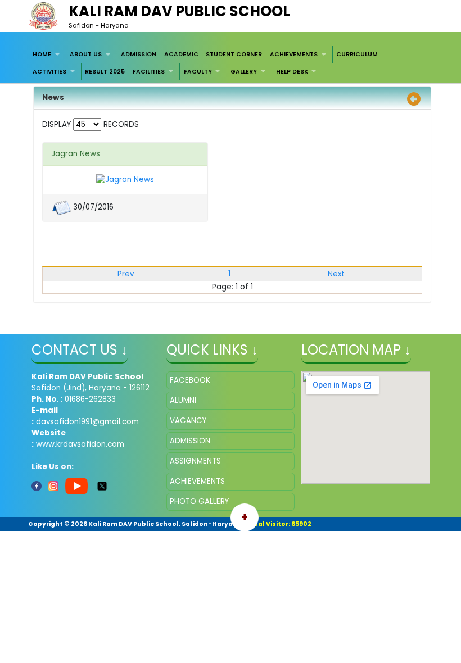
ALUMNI (183, 400)
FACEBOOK (190, 380)
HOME (42, 54)
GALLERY (244, 71)
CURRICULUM (357, 54)
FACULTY (198, 71)
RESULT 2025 (105, 71)
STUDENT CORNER (234, 54)
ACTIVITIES (49, 71)
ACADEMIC (181, 54)
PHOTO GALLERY (199, 501)
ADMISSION (138, 54)
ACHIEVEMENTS (294, 54)
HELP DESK (292, 71)
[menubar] (230, 63)
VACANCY (188, 420)
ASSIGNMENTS (195, 461)
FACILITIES (149, 71)
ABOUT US (86, 54)
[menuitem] (48, 54)
